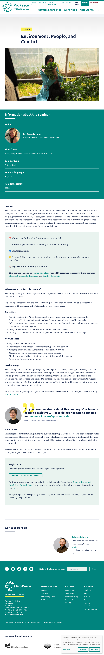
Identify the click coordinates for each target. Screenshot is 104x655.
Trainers (87, 597)
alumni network (12, 394)
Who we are (87, 10)
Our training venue (91, 609)
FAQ (63, 2)
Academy (87, 590)
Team (86, 593)
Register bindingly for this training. (26, 475)
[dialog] (81, 644)
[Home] (15, 7)
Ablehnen (83, 649)
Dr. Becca (32, 134)
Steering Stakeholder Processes (23, 275)
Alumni (86, 600)
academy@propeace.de (14, 614)
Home (6, 15)
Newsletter (42, 2)
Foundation (94, 2)
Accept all (94, 649)
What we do (70, 10)
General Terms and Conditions (52, 622)
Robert (80, 537)
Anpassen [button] (66, 649)
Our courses (69, 593)
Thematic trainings (72, 597)
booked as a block (40, 272)
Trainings (44, 593)
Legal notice (9, 622)
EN (70, 2)
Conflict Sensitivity (52, 275)
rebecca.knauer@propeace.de (49, 416)
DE (67, 2)
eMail (74, 547)
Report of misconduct (34, 622)
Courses (44, 590)
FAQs (15, 488)
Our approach (70, 590)
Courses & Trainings (49, 10)
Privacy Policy (19, 622)
